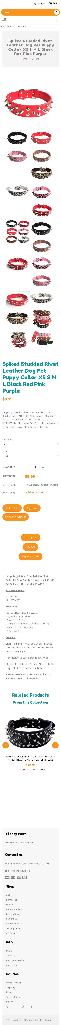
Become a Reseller (15, 960)
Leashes (10, 904)
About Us (10, 955)
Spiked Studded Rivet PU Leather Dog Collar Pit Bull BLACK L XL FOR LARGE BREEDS (30, 758)
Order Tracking (13, 982)
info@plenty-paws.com (19, 870)
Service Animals (14, 923)
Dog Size (7, 439)
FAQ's (9, 950)
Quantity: (9, 466)
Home (24, 58)
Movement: (9, 485)
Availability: (9, 492)
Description (31, 537)
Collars (35, 58)
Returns (10, 992)
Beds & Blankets (14, 909)
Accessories (12, 933)
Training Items (13, 928)
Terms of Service (14, 996)
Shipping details (30, 556)
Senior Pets (12, 918)
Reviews (30, 546)
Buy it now (32, 508)
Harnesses (11, 899)
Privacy (9, 1001)
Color (5, 451)
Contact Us (11, 965)
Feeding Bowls (13, 914)
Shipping (10, 987)
